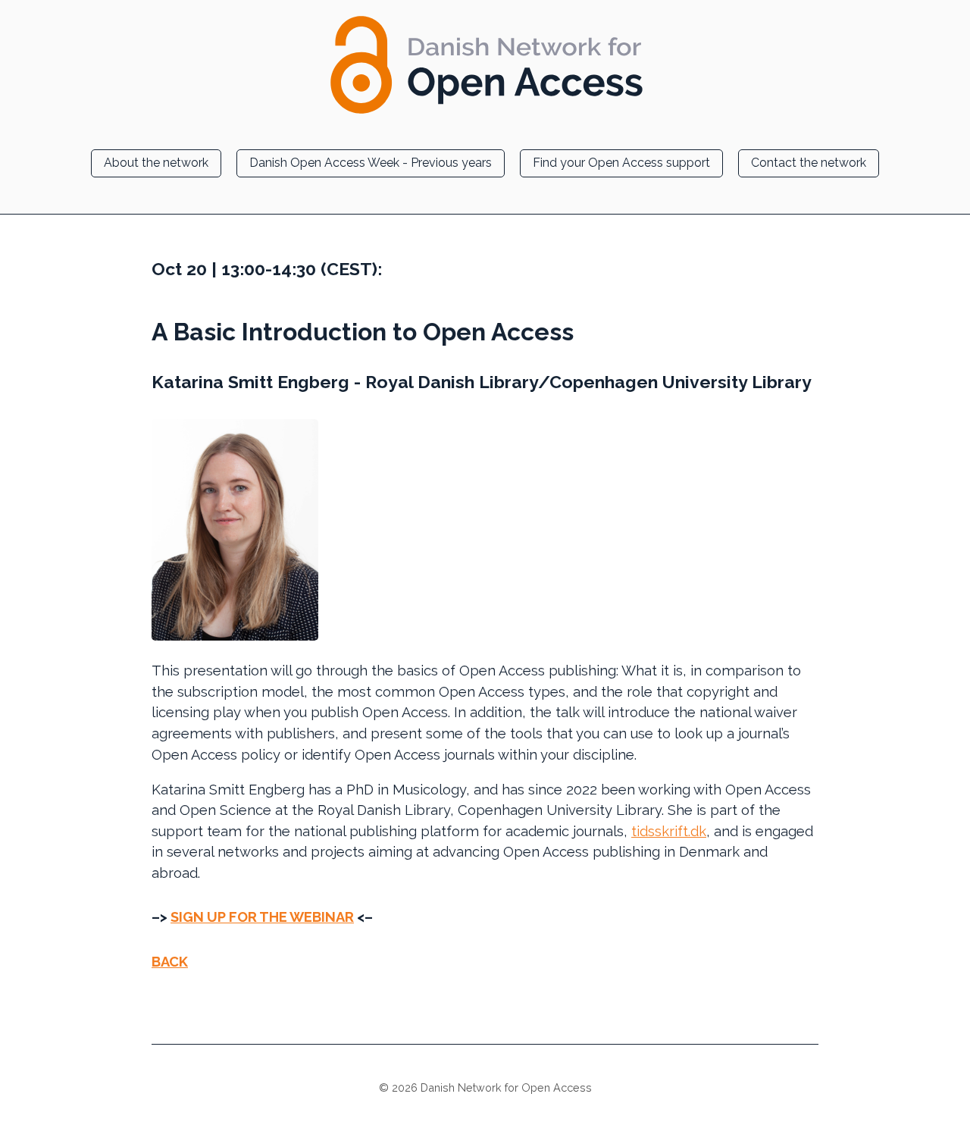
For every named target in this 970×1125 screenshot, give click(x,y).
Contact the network (808, 162)
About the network (156, 162)
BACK (170, 962)
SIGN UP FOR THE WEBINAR (262, 917)
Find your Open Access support (621, 162)
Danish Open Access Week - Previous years (370, 162)
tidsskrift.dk (668, 831)
